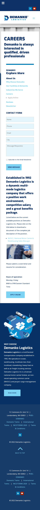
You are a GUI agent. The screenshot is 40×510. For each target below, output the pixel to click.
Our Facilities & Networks (17, 86)
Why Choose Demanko (15, 82)
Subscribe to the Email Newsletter (19, 160)
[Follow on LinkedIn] (30, 8)
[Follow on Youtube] (34, 8)
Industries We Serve (14, 90)
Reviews (9, 102)
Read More (12, 393)
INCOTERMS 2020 (20, 425)
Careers (9, 94)
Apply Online (13, 98)
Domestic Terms (13, 422)
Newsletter (11, 106)
